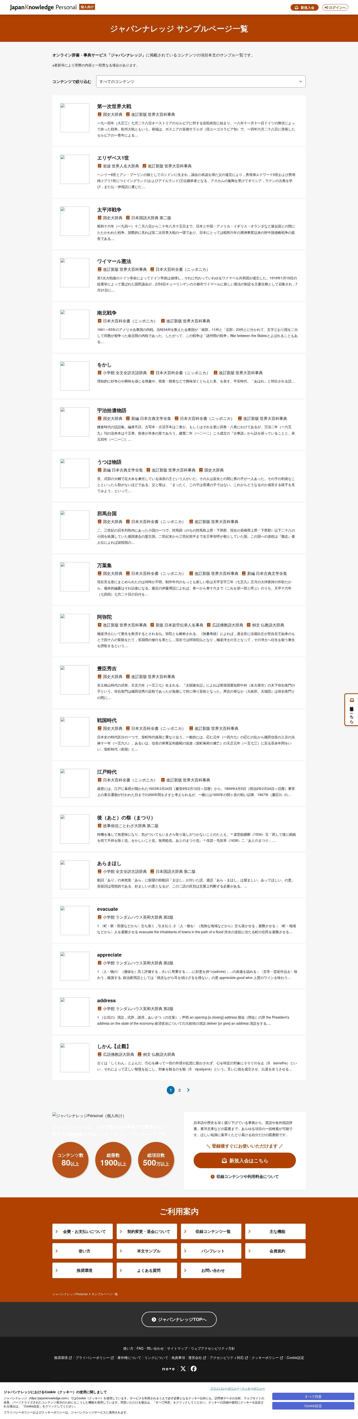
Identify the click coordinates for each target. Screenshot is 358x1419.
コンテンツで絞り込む (71, 81)
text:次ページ (188, 1090)
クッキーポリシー (253, 1388)
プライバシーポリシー (224, 1388)
